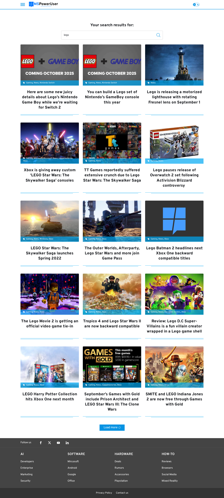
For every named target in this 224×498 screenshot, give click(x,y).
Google (72, 474)
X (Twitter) (49, 442)
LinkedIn (67, 442)
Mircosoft (73, 461)
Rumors (119, 468)
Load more (111, 427)
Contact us (122, 493)
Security (25, 481)
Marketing (26, 474)
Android (72, 468)
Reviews (167, 461)
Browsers (167, 468)
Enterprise (26, 468)
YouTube (58, 442)
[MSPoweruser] (43, 4)
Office (71, 481)
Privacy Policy (104, 493)
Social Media (169, 474)
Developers (27, 461)
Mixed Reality (170, 481)
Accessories (122, 474)
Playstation (121, 481)
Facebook (40, 442)
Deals (118, 461)
